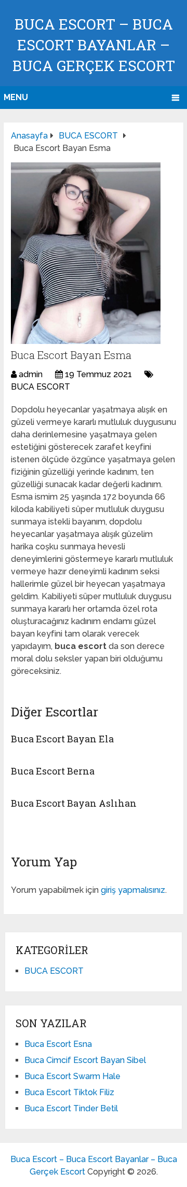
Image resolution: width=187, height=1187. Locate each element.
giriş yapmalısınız (133, 890)
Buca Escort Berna (53, 771)
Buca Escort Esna (58, 1044)
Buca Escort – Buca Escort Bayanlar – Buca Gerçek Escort (93, 45)
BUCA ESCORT (40, 387)
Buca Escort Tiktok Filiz (69, 1092)
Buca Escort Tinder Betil (71, 1108)
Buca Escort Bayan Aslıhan (74, 803)
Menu (16, 97)
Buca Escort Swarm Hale (72, 1076)
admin (31, 374)
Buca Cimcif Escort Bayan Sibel (85, 1060)
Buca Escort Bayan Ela (62, 739)
